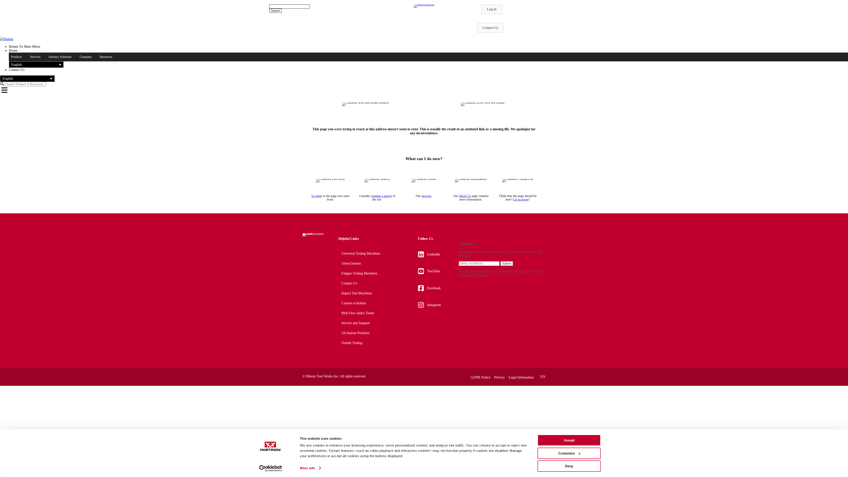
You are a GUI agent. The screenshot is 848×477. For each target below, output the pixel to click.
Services (35, 57)
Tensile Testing (351, 343)
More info (307, 468)
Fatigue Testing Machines (359, 273)
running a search (381, 196)
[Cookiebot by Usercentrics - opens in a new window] (270, 468)
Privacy (499, 377)
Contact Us (349, 283)
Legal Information (521, 377)
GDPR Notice (480, 377)
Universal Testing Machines (360, 253)
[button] (36, 64)
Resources (106, 57)
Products (16, 57)
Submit (506, 263)
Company (86, 57)
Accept (569, 440)
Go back (317, 196)
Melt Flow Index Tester (357, 313)
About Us (465, 196)
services (426, 196)
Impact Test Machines (356, 293)
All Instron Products (355, 333)
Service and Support (355, 323)
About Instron (351, 263)
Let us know (521, 199)
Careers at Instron (353, 303)
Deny (569, 466)
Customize (566, 453)
